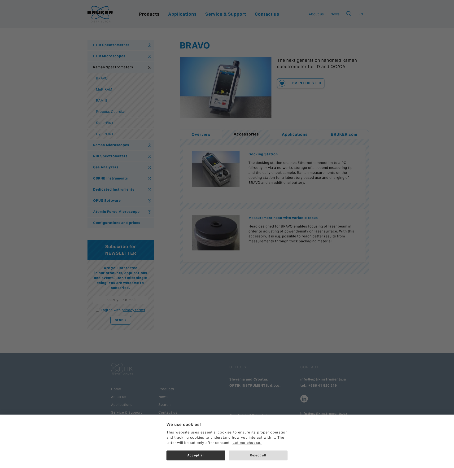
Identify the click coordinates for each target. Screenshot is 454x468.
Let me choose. (247, 443)
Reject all (258, 455)
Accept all (196, 455)
